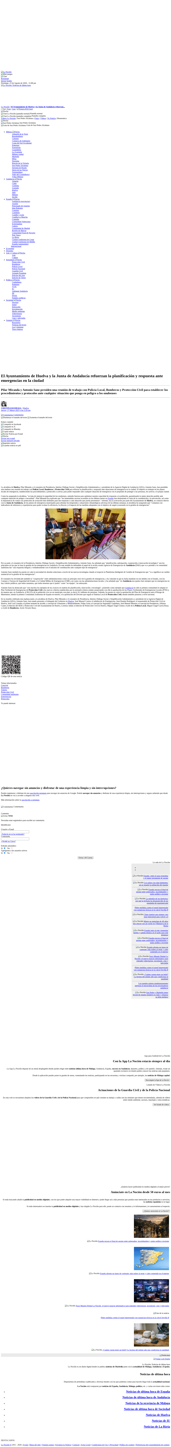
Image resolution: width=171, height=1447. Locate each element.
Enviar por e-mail (8, 438)
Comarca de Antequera (21, 141)
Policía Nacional (18, 269)
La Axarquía (17, 152)
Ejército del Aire (18, 275)
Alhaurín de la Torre (20, 134)
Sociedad (10, 300)
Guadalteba (16, 150)
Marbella (15, 156)
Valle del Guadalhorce (21, 174)
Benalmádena (17, 136)
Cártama (15, 139)
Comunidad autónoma (10, 694)
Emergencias (6, 697)
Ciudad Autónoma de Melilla (23, 242)
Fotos (37, 118)
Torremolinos (17, 172)
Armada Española (19, 273)
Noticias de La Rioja (157, 1426)
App (14, 109)
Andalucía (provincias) (21, 201)
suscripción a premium (30, 800)
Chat (4, 109)
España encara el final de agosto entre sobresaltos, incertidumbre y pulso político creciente (152, 891)
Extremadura (17, 224)
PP (13, 293)
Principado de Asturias (21, 206)
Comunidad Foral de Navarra (23, 233)
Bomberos (16, 264)
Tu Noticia (51, 118)
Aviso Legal (85, 1445)
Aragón (15, 204)
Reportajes (16, 323)
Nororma (15, 161)
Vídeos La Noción (8, 118)
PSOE (14, 296)
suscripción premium (38, 793)
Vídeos (43, 118)
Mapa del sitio (35, 1445)
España (9, 199)
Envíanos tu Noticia (63, 1445)
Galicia (15, 226)
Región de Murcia (19, 231)
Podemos (15, 284)
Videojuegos (17, 314)
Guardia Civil (17, 271)
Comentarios (18, 415)
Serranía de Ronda (19, 168)
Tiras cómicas (17, 329)
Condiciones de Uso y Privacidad (105, 1445)
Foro (9, 109)
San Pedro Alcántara (25, 118)
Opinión (9, 320)
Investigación (17, 309)
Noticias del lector (19, 325)
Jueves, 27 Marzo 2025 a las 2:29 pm (15, 410)
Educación (16, 307)
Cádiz (14, 183)
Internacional (16, 246)
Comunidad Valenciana (21, 222)
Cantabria (16, 213)
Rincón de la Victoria (20, 163)
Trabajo (4, 690)
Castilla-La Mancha (20, 217)
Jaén (14, 192)
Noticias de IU (161, 1420)
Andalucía (10, 179)
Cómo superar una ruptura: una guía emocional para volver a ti (156, 915)
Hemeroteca (62, 118)
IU (13, 289)
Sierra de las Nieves (20, 170)
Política (9, 280)
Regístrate (5, 79)
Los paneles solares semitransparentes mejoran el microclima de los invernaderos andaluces (151, 985)
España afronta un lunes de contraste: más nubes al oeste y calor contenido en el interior (154, 949)
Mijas (14, 159)
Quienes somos (48, 1445)
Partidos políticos (19, 298)
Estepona (15, 145)
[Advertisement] (76, 18)
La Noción (5, 107)
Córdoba (15, 186)
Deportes (9, 251)
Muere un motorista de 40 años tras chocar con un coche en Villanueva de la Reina (150, 923)
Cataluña (15, 219)
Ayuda (25, 1445)
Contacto (75, 1445)
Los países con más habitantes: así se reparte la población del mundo (153, 884)
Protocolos (5, 699)
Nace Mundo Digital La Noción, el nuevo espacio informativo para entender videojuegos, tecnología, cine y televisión (151, 959)
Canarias (15, 210)
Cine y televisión (18, 318)
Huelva (15, 190)
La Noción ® (6, 1445)
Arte (14, 255)
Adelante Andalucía (20, 291)
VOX (14, 287)
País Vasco (16, 235)
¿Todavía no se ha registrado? (12, 834)
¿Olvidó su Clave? (8, 841)
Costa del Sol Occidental (22, 143)
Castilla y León (18, 215)
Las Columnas (17, 327)
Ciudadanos (16, 282)
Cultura (15, 257)
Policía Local (17, 266)
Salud (14, 305)
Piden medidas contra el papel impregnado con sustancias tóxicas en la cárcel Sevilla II (151, 909)
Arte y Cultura (12, 253)
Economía (10, 248)
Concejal (4, 685)
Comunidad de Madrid (21, 228)
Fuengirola (16, 147)
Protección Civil (18, 262)
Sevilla (14, 197)
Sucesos (15, 302)
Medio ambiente (18, 311)
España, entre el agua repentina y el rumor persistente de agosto (155, 877)
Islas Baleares (17, 208)
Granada (15, 188)
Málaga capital (18, 154)
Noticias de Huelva (158, 1414)
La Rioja (15, 237)
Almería (15, 181)
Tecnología (16, 316)
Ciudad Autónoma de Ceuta (23, 239)
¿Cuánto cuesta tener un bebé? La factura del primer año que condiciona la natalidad (151, 976)
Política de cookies (127, 1445)
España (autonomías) (20, 244)
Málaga (9, 132)
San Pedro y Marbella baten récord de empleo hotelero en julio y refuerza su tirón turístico (150, 994)
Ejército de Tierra (19, 278)
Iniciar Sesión (6, 81)
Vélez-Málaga (17, 177)
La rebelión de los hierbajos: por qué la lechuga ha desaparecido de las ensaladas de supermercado (151, 901)
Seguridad (10, 260)
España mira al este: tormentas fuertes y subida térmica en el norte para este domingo (150, 932)
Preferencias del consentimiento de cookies (152, 1445)
